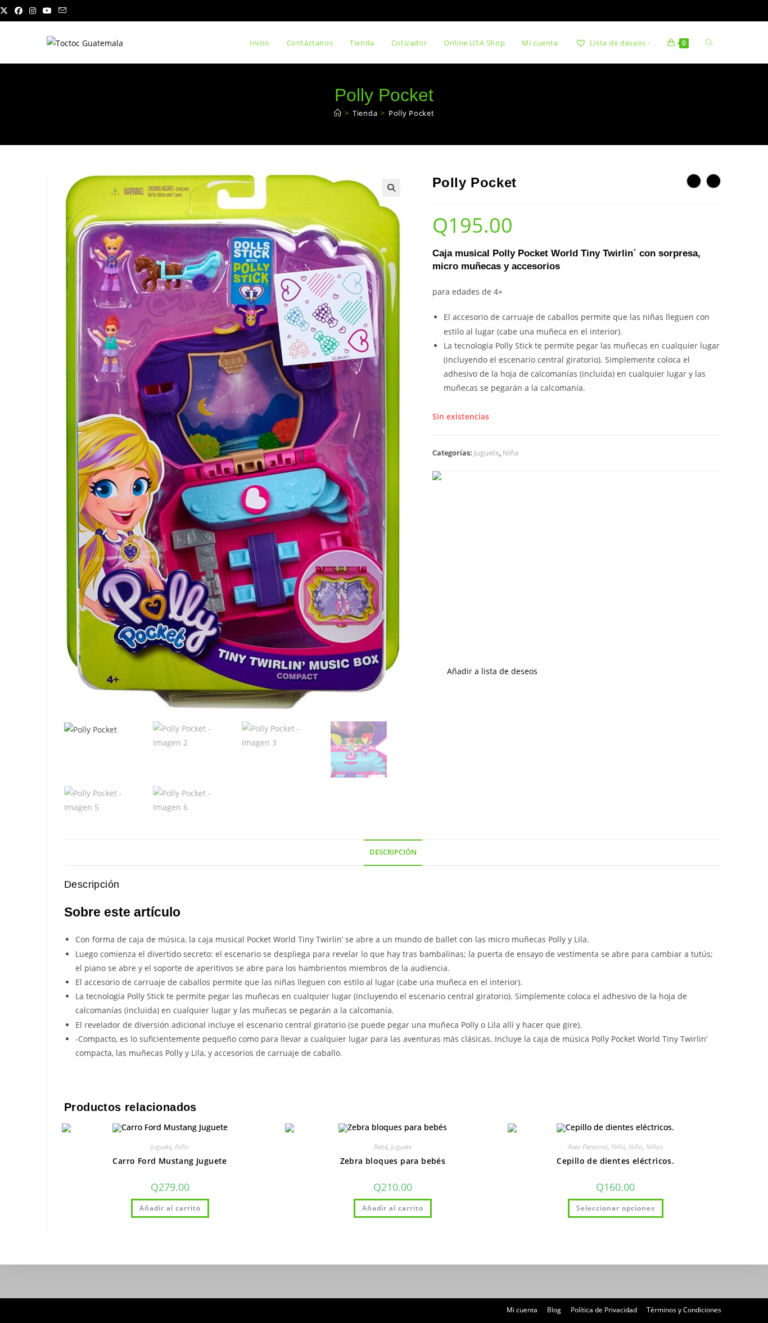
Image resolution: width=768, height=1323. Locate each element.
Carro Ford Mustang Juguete (169, 1160)
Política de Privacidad (604, 1310)
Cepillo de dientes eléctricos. (615, 1160)
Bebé (380, 1147)
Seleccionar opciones (615, 1208)
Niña (510, 453)
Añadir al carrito (170, 1208)
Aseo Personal (588, 1147)
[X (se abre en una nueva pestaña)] (5, 10)
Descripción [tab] (393, 852)
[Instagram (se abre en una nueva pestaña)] (32, 10)
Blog (554, 1310)
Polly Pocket (411, 113)
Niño (182, 1147)
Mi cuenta (522, 1310)
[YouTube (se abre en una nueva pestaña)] (47, 10)
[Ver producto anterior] (694, 181)
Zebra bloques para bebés (393, 1160)
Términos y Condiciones (684, 1310)
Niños (654, 1147)
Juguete (486, 453)
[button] (391, 188)
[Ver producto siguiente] (713, 181)
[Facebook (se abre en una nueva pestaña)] (18, 10)
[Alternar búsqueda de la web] (709, 43)
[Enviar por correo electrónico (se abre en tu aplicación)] (62, 10)
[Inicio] (338, 113)
